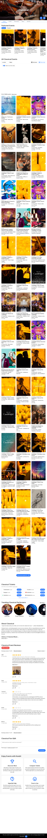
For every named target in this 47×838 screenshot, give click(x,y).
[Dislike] (15, 677)
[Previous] (44, 39)
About (23, 21)
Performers (16, 21)
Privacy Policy (37, 834)
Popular (9, 28)
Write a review (5, 647)
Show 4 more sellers (23, 597)
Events (4, 21)
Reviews (28, 21)
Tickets (9, 21)
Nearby (3, 28)
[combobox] (5, 62)
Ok (26, 836)
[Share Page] (44, 18)
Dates (11, 62)
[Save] (41, 18)
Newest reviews (41, 651)
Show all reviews (17, 650)
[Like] (13, 677)
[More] (19, 677)
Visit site (19, 589)
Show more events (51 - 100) (23, 575)
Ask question (42, 750)
